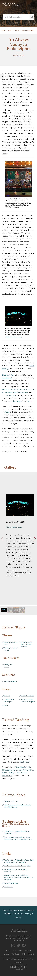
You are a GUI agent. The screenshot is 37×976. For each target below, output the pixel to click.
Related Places (13, 795)
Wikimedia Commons (13, 337)
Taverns (7, 705)
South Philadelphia (10, 681)
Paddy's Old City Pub (11, 883)
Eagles (19, 401)
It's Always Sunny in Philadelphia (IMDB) (17, 866)
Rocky (7, 412)
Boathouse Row (8, 375)
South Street (7, 378)
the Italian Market (24, 389)
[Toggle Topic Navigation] (2, 76)
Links (6, 854)
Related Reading (15, 720)
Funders (6, 954)
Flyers (29, 401)
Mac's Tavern (8, 887)
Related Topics (14, 627)
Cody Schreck (19, 56)
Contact (31, 954)
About (8, 950)
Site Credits (15, 954)
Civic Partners (17, 950)
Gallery (10, 468)
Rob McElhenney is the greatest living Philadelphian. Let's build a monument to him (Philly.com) (19, 877)
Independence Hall (9, 389)
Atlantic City (11, 395)
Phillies (13, 401)
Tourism (7, 696)
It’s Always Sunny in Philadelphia (18, 44)
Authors (28, 950)
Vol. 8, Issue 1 (25, 762)
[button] (35, 539)
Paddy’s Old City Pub (11, 801)
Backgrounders (14, 822)
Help (24, 954)
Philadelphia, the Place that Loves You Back (26, 644)
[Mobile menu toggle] (33, 4)
